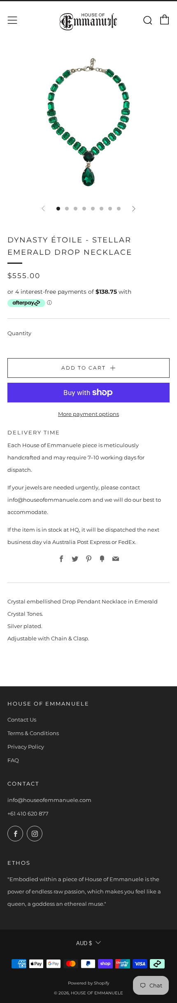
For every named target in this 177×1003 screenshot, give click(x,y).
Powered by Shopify (88, 983)
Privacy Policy (25, 746)
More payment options (88, 414)
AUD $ (84, 943)
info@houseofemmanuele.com (49, 800)
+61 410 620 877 (28, 813)
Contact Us (21, 719)
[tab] (58, 208)
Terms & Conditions (33, 733)
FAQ (13, 760)
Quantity (19, 333)
